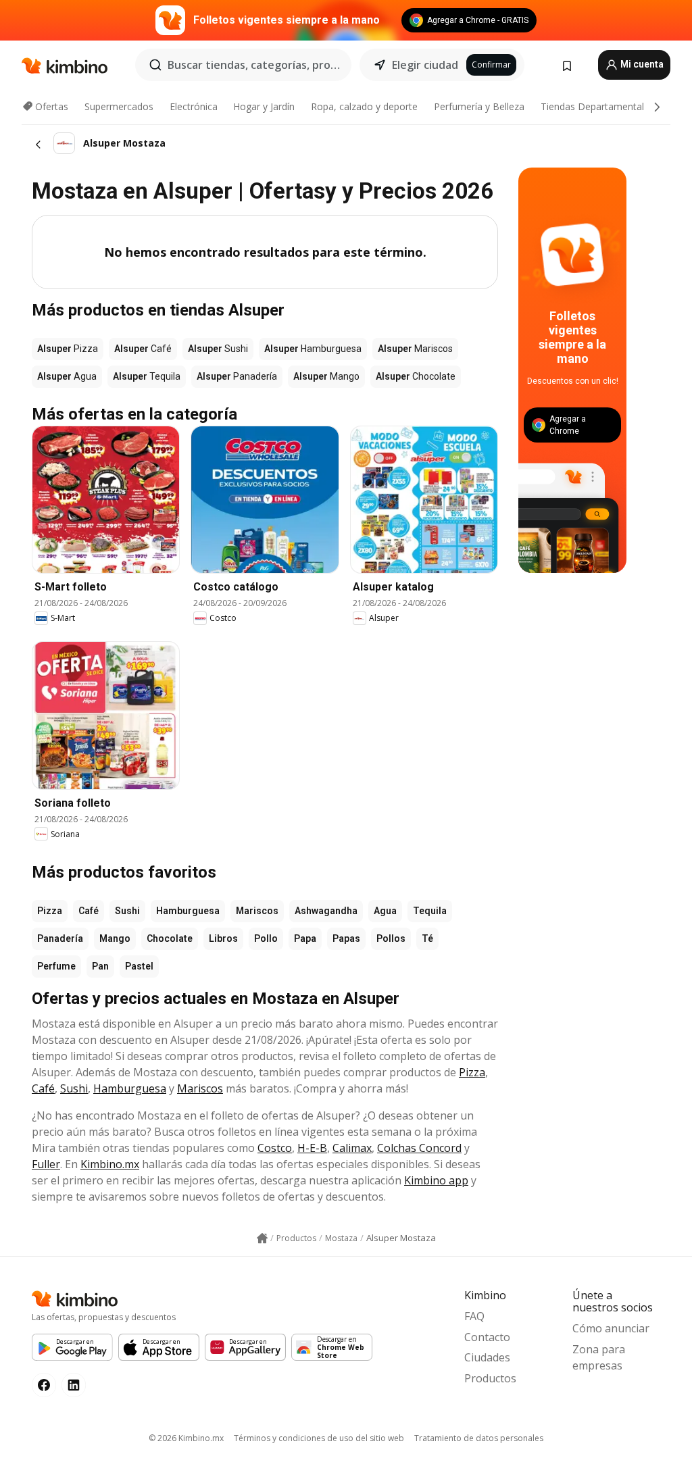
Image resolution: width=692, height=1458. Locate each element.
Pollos (390, 938)
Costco (274, 1147)
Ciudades (487, 1357)
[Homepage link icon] (262, 1238)
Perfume (56, 966)
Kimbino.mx (109, 1164)
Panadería (60, 938)
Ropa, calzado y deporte (364, 106)
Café (88, 910)
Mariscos (257, 910)
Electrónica (194, 106)
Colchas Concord (419, 1147)
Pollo (266, 938)
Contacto (487, 1337)
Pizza (49, 910)
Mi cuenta (641, 64)
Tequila (430, 910)
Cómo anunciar (610, 1328)
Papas (346, 938)
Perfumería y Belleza (479, 106)
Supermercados (118, 106)
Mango (114, 938)
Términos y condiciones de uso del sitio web (319, 1438)
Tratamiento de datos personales (478, 1438)
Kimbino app (436, 1180)
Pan (100, 966)
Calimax (352, 1147)
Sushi (127, 910)
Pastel (139, 966)
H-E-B (312, 1147)
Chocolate (170, 938)
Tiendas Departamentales (597, 106)
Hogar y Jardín (264, 106)
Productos (490, 1378)
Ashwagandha (326, 910)
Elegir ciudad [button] (425, 64)
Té (427, 938)
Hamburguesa (188, 910)
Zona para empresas (598, 1357)
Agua (385, 910)
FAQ (474, 1316)
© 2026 (186, 1438)
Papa (305, 938)
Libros (223, 938)
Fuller (46, 1164)
